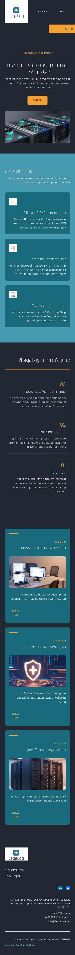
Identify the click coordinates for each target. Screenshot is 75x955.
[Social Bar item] (68, 888)
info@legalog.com (59, 921)
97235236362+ (54, 917)
